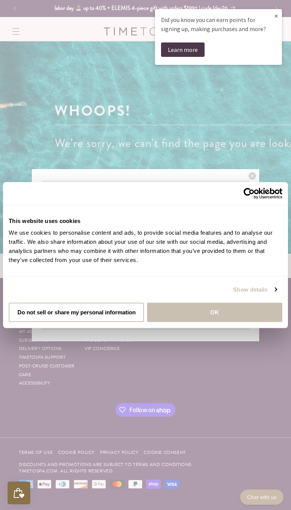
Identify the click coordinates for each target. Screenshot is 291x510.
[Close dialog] (252, 176)
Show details (250, 289)
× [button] (276, 15)
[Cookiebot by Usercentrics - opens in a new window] (249, 193)
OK (214, 312)
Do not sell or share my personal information (76, 312)
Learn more (183, 49)
